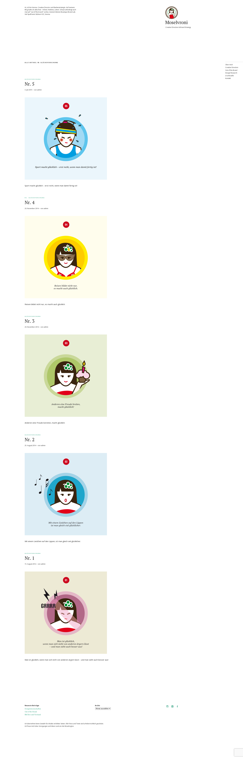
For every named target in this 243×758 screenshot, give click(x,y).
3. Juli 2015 (28, 90)
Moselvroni (176, 22)
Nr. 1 (29, 558)
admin (39, 90)
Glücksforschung (33, 79)
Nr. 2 (29, 439)
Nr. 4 (29, 202)
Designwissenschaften (33, 709)
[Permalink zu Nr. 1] (66, 653)
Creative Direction (231, 67)
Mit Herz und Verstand (33, 714)
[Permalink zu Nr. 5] (66, 179)
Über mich (229, 65)
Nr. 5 (29, 84)
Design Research (231, 73)
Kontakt (228, 78)
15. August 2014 (30, 564)
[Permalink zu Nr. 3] (66, 416)
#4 (26, 198)
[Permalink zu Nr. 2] (66, 534)
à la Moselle (229, 76)
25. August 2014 (30, 445)
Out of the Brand (231, 70)
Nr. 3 (29, 321)
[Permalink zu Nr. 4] (66, 297)
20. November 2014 (32, 208)
